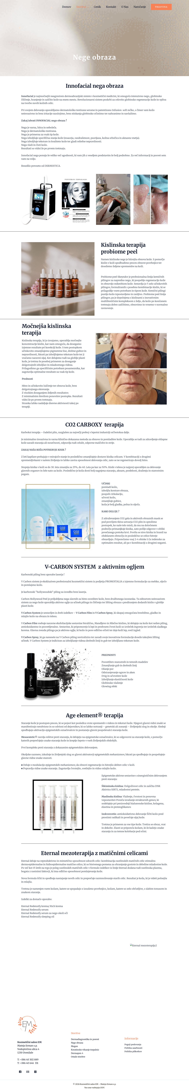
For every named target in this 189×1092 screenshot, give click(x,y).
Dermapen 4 (77, 1053)
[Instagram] (35, 1072)
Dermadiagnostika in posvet (85, 1039)
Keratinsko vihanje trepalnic (85, 1049)
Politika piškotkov (133, 1051)
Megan (74, 1046)
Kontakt (111, 6)
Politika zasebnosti (133, 1048)
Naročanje (140, 6)
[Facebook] (20, 1072)
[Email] (28, 1072)
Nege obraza (77, 1042)
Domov (66, 6)
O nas (124, 6)
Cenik (97, 6)
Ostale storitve (78, 1056)
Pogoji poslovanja (132, 1044)
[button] (161, 7)
